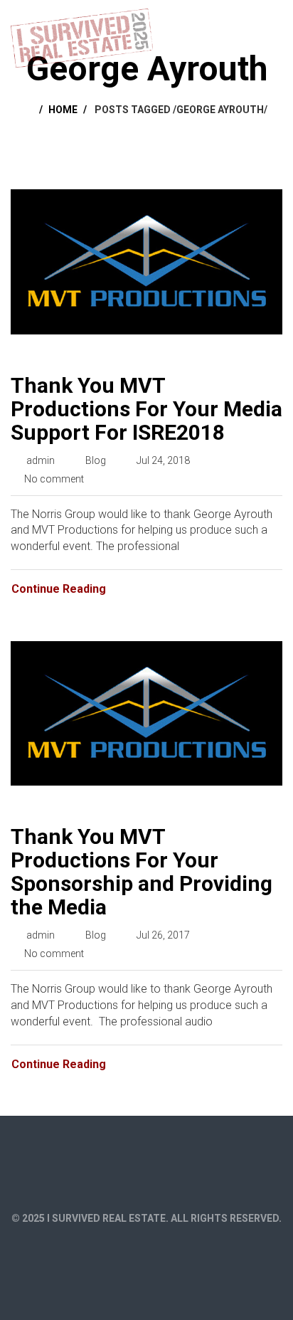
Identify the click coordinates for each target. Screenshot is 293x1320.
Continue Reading (58, 589)
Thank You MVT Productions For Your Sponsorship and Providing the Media (141, 871)
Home (63, 109)
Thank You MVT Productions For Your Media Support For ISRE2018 (146, 409)
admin (40, 460)
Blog (95, 460)
